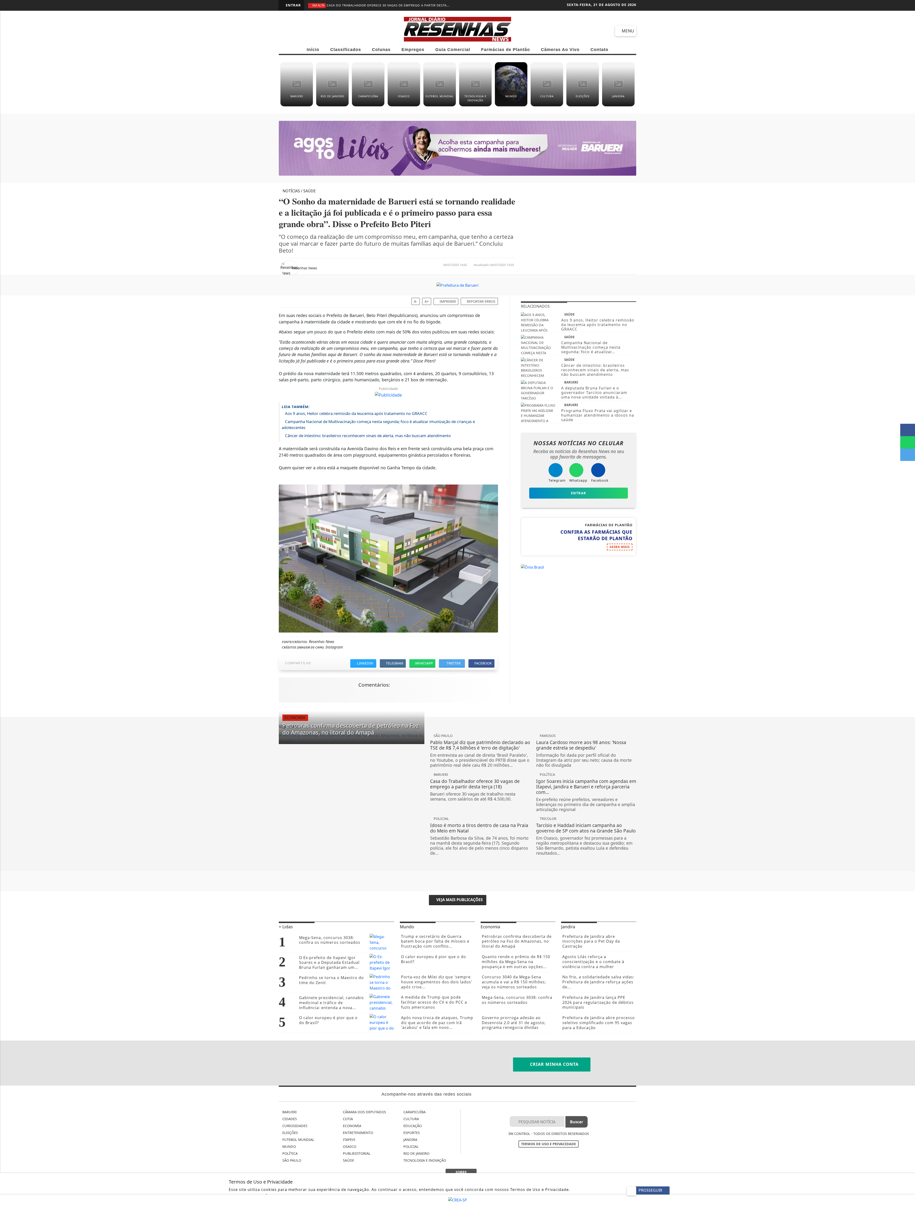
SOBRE (461, 1172)
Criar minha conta (554, 1064)
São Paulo (291, 1160)
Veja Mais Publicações (459, 899)
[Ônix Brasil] (532, 566)
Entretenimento (357, 1132)
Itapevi (348, 1139)
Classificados (345, 49)
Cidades (289, 1119)
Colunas (381, 49)
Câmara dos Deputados (364, 1112)
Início (313, 49)
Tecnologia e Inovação (424, 1160)
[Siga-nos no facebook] (286, 30)
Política (289, 1153)
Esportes (411, 1132)
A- (415, 301)
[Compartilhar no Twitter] (907, 455)
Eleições (289, 1132)
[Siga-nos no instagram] (320, 30)
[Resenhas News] (457, 28)
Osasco (349, 1146)
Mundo (288, 1146)
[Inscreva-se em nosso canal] (303, 30)
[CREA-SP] (457, 1199)
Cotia (347, 1119)
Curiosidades (294, 1125)
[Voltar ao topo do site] (908, 723)
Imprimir (447, 301)
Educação (412, 1125)
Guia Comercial (452, 49)
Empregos (413, 49)
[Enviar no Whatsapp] (907, 442)
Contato (599, 49)
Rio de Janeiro (415, 1153)
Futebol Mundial (297, 1139)
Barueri (289, 1112)
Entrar (293, 5)
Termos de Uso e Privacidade (548, 1144)
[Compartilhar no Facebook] (907, 430)
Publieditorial (356, 1153)
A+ (427, 301)
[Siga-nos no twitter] (337, 30)
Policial (410, 1146)
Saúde (348, 1160)
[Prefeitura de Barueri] (457, 284)
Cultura (410, 1119)
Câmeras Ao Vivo (560, 49)
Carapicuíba (414, 1112)
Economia (351, 1125)
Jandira (409, 1139)
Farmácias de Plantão (505, 49)
